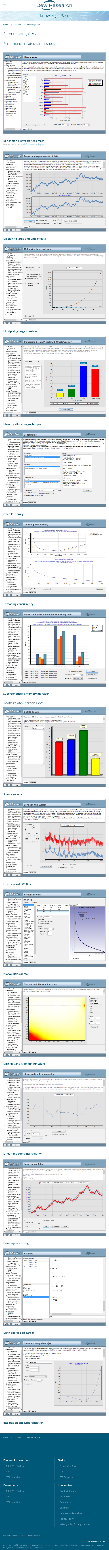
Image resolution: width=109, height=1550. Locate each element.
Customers (65, 1502)
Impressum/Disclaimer (71, 1513)
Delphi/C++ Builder (14, 1466)
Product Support (68, 1491)
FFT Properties (12, 1477)
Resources (65, 1496)
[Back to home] (54, 5)
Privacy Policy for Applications (75, 1524)
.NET (7, 1471)
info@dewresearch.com (96, 1541)
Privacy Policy (67, 1518)
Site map (64, 1507)
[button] (4, 5)
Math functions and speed (33, 144)
